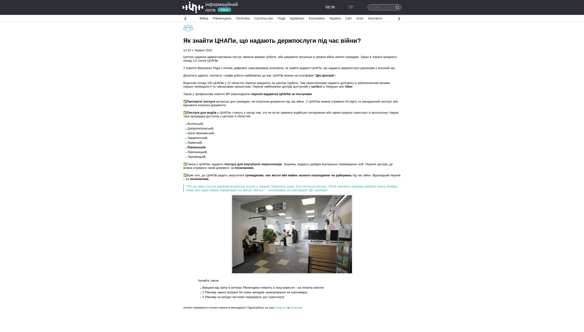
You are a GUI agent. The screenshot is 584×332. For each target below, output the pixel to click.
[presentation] (185, 18)
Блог (360, 18)
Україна (335, 18)
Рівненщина (222, 18)
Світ (348, 18)
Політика (243, 18)
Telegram (280, 307)
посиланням (244, 167)
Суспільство (263, 18)
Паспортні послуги (201, 101)
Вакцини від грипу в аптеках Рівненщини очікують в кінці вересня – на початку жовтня (263, 287)
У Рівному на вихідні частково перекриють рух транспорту (243, 297)
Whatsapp (296, 307)
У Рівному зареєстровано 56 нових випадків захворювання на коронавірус (255, 292)
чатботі (316, 86)
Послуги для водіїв (201, 112)
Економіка (317, 18)
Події (281, 18)
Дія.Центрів (325, 75)
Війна (204, 18)
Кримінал (297, 18)
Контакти (375, 18)
